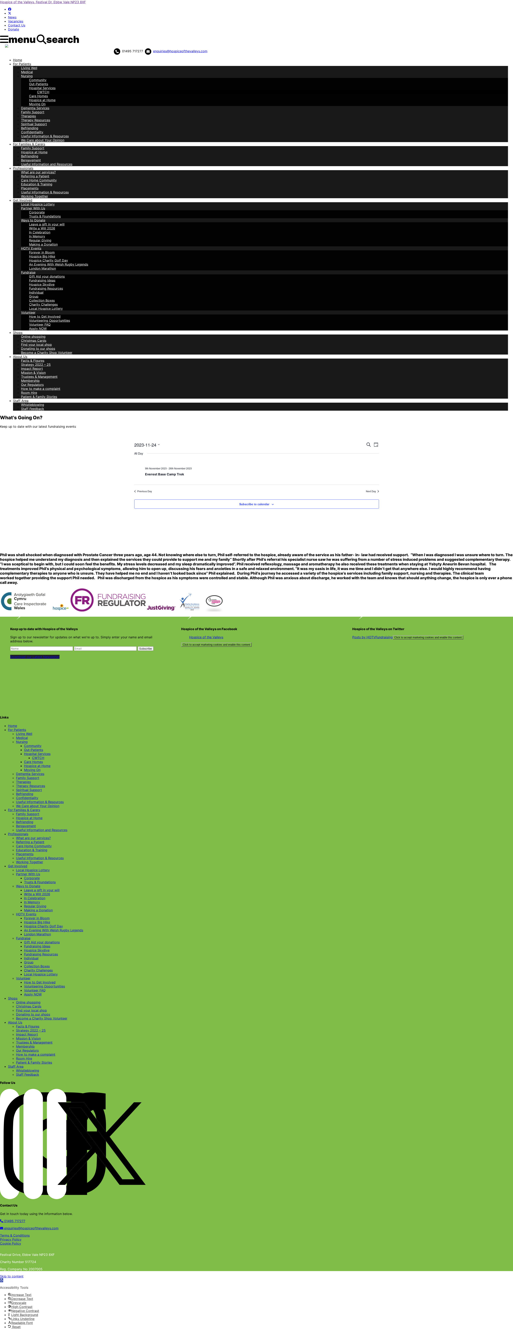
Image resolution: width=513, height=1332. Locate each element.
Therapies (28, 116)
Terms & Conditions (15, 1235)
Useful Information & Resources (45, 136)
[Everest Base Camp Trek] (262, 462)
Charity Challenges (43, 304)
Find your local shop (36, 345)
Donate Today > (46, 51)
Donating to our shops (38, 349)
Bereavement (31, 160)
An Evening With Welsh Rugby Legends (58, 264)
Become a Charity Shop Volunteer (46, 353)
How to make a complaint (40, 389)
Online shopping (33, 337)
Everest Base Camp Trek (164, 474)
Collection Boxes (42, 300)
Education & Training (36, 184)
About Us (20, 357)
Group (33, 296)
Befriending (29, 128)
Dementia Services (35, 108)
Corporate (37, 212)
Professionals (23, 168)
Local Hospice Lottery (38, 204)
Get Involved (22, 200)
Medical (27, 72)
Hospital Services (42, 88)
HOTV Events (31, 248)
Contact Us (16, 25)
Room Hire (29, 393)
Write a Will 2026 (42, 228)
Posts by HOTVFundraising (407, 637)
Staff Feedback (32, 409)
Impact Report (32, 369)
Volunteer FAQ (39, 324)
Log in (9, 51)
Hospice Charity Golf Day (48, 260)
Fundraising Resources (46, 288)
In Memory (37, 236)
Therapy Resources (35, 120)
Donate (13, 29)
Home (17, 60)
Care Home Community (39, 180)
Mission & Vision (33, 373)
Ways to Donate (33, 220)
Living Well (29, 68)
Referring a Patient (35, 176)
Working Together (34, 196)
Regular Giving (40, 240)
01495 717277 (14, 1221)
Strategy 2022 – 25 (36, 365)
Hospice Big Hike (42, 256)
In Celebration (39, 232)
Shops (17, 332)
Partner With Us (33, 208)
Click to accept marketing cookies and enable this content (216, 644)
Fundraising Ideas (42, 280)
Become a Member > (96, 51)
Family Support (32, 112)
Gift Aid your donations (47, 276)
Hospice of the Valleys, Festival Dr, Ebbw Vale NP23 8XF (43, 2)
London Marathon (42, 268)
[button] (1, 1280)
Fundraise (28, 272)
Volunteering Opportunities (49, 320)
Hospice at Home (42, 100)
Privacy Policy (10, 1239)
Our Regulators (32, 385)
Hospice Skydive (42, 284)
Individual (36, 292)
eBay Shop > (69, 51)
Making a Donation (43, 244)
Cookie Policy (10, 1243)
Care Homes (38, 96)
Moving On (37, 104)
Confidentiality (32, 132)
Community (37, 80)
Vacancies (15, 21)
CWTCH (43, 92)
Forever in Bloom (42, 252)
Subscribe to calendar (254, 504)
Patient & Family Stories (39, 397)
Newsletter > (23, 51)
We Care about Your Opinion (42, 140)
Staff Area (20, 401)
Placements (29, 188)
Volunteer (28, 312)
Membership (30, 381)
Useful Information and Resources (46, 164)
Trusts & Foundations (45, 216)
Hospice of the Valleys (206, 637)
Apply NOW (38, 328)
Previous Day (144, 491)
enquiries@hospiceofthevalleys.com (180, 51)
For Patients (22, 64)
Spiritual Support (34, 124)
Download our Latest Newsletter (35, 657)
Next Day (371, 491)
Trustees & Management (39, 377)
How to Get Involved (45, 316)
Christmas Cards (33, 341)
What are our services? (38, 172)
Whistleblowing (32, 405)
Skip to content (11, 1276)
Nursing (27, 76)
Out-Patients (38, 84)
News (12, 17)
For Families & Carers (29, 144)
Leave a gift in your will (47, 224)
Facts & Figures (32, 361)
